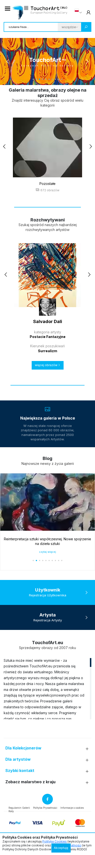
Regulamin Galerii (19, 807)
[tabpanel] (47, 61)
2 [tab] (36, 79)
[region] (47, 688)
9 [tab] (58, 79)
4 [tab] (42, 79)
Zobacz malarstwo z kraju (30, 782)
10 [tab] (61, 79)
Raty (11, 811)
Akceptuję (61, 848)
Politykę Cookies (54, 841)
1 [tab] (33, 79)
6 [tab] (49, 79)
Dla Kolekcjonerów (23, 748)
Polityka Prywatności (45, 807)
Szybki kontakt (19, 770)
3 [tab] (39, 79)
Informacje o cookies (72, 807)
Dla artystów (18, 759)
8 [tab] (55, 79)
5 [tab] (46, 79)
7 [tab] (52, 79)
